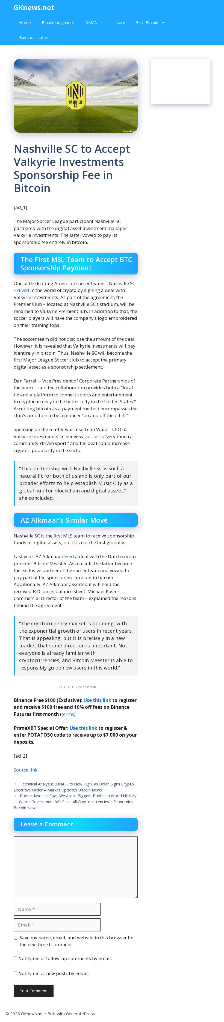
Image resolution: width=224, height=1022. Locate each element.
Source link (25, 770)
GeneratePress (80, 1013)
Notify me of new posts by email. (53, 973)
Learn (119, 22)
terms (67, 714)
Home (25, 22)
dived (22, 290)
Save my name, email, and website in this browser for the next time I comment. (77, 941)
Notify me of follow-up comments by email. (65, 958)
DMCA (91, 22)
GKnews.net (34, 7)
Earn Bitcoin (147, 22)
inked (67, 556)
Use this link (97, 700)
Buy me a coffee (34, 37)
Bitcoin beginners (58, 22)
